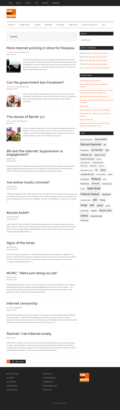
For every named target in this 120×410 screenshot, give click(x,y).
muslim (83, 189)
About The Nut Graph (13, 373)
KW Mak (110, 174)
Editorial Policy (47, 373)
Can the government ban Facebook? (35, 82)
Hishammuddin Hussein (87, 170)
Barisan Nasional (91, 144)
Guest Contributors (12, 389)
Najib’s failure (84, 106)
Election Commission (87, 159)
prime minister (84, 211)
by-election (97, 150)
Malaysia (96, 179)
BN (105, 145)
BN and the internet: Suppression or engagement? (35, 152)
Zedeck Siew (84, 220)
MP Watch (96, 184)
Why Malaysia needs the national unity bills (94, 96)
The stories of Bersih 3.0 (25, 117)
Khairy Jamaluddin (101, 174)
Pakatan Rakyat (90, 194)
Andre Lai (83, 68)
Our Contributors (11, 382)
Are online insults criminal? (28, 182)
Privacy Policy (47, 389)
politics (108, 205)
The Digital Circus (12, 52)
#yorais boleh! (18, 213)
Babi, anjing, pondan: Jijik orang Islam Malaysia (95, 110)
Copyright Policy (48, 382)
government (93, 166)
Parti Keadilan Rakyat (85, 200)
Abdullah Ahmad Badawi (86, 139)
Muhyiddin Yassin (107, 184)
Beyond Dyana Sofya (86, 120)
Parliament (106, 194)
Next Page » (21, 362)
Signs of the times (21, 243)
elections (99, 159)
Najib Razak (93, 188)
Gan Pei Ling (84, 166)
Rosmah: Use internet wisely (29, 334)
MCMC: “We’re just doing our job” (32, 273)
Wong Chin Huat (96, 216)
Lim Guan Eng (85, 179)
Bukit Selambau (85, 150)
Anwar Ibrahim (101, 139)
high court (101, 166)
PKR (92, 205)
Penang (102, 200)
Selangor (94, 211)
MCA (104, 179)
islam (103, 170)
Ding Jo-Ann (100, 155)
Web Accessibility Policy (50, 386)
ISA (96, 170)
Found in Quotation (98, 162)
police (100, 205)
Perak (84, 205)
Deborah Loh (86, 155)
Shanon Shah (105, 210)
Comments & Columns (50, 377)
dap (107, 150)
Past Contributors (12, 386)
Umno (84, 215)
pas (95, 199)
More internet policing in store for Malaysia (40, 48)
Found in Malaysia (85, 162)
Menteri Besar (85, 184)
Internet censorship (22, 303)
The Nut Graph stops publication (98, 53)
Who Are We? (10, 377)
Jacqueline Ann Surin (87, 174)
